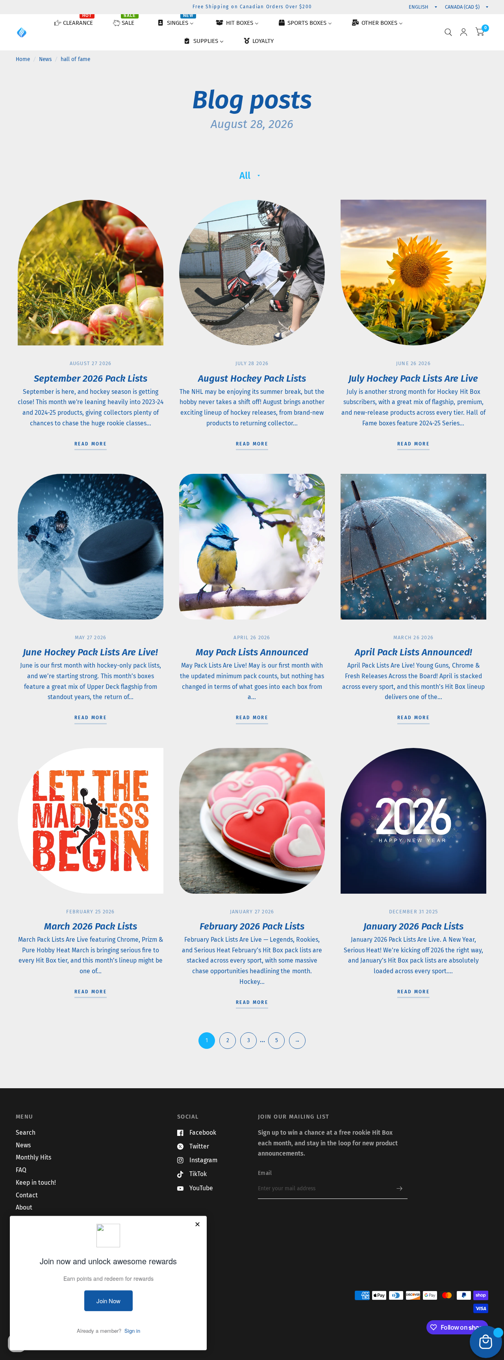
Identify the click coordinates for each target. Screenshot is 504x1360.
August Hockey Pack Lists (252, 378)
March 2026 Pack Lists (90, 926)
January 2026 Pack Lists (413, 926)
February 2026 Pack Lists (252, 926)
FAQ (21, 1170)
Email (265, 1173)
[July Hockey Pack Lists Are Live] (413, 272)
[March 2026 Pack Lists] (90, 821)
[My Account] (463, 32)
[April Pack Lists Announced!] (413, 547)
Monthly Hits (33, 1157)
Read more (90, 444)
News (45, 59)
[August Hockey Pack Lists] (252, 272)
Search (25, 1132)
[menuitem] (77, 23)
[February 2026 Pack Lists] (252, 821)
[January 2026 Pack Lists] (413, 821)
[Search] (448, 32)
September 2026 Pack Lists (90, 378)
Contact (27, 1195)
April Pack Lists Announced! (413, 652)
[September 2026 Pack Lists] (90, 272)
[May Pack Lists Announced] (252, 547)
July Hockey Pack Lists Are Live (413, 378)
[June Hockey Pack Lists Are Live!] (90, 547)
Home (23, 59)
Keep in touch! (36, 1182)
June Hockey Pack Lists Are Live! (90, 652)
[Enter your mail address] (400, 1188)
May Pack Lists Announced (252, 652)
